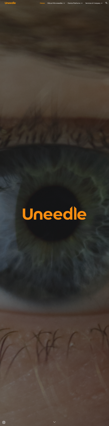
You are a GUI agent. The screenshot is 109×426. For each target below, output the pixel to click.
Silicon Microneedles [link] (55, 3)
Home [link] (42, 3)
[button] (106, 3)
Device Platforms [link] (74, 3)
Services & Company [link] (92, 3)
